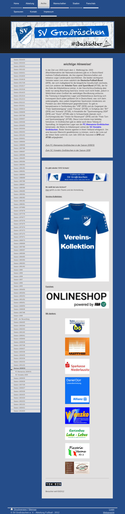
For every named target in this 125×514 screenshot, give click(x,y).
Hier (47, 190)
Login (111, 509)
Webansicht (108, 512)
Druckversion (20, 509)
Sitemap (32, 509)
